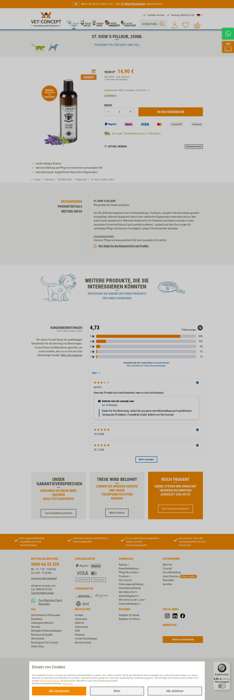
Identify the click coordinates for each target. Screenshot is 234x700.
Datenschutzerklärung (49, 680)
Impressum (68, 683)
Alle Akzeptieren (59, 691)
